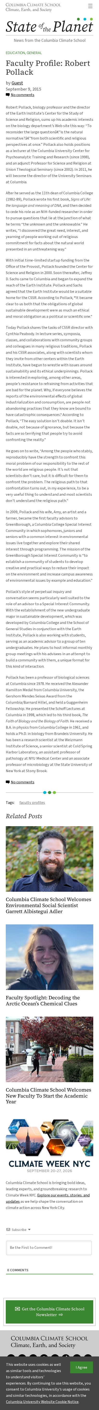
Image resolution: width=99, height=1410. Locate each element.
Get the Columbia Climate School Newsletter (53, 1312)
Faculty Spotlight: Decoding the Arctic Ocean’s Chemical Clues (43, 1001)
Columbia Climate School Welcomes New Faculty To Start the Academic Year (48, 1096)
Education (15, 52)
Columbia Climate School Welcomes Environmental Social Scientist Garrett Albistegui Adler (48, 906)
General (34, 52)
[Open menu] (90, 6)
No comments (22, 95)
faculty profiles (32, 802)
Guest (17, 83)
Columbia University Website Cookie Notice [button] (42, 1401)
